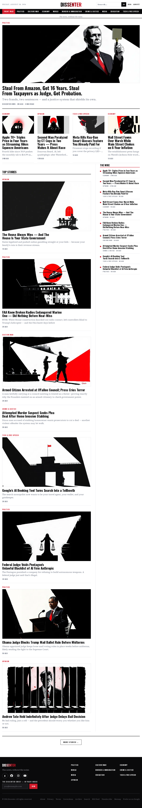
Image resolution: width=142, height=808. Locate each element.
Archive (78, 799)
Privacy (50, 799)
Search (87, 799)
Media (104, 11)
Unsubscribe (107, 799)
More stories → (71, 742)
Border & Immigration (72, 11)
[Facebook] (11, 775)
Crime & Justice (92, 11)
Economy (46, 11)
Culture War (33, 11)
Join (33, 786)
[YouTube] (25, 775)
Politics (20, 11)
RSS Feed (95, 799)
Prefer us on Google (131, 799)
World (56, 11)
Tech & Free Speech (131, 11)
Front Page (9, 11)
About (136, 4)
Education (115, 11)
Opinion (74, 780)
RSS (129, 4)
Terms (58, 799)
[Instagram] (18, 775)
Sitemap (117, 799)
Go (124, 4)
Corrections (68, 799)
